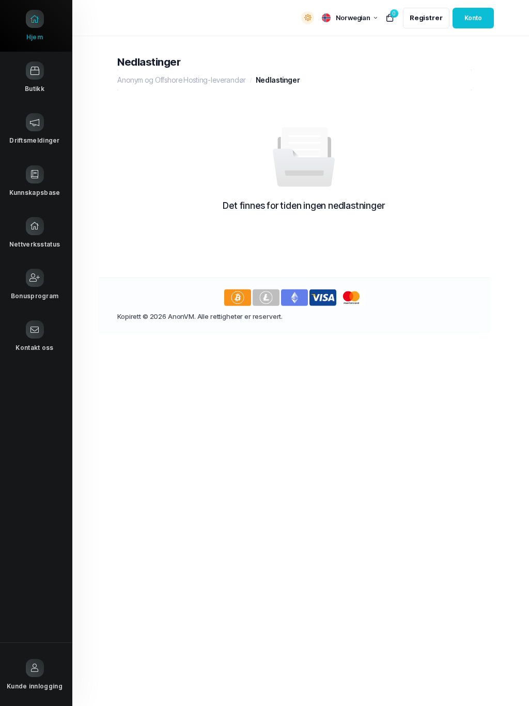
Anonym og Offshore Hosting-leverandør (181, 79)
